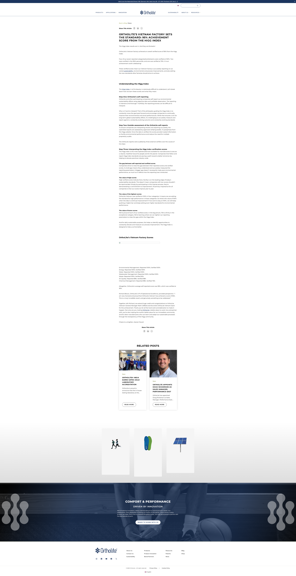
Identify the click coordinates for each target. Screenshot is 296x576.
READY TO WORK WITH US (148, 522)
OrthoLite (146, 310)
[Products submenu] (103, 12)
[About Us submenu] (188, 12)
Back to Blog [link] (123, 23)
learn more (148, 472)
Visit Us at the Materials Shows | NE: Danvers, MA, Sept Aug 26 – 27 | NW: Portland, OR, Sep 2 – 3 (148, 1)
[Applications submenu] (116, 12)
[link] (134, 28)
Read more (129, 404)
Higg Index (126, 89)
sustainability (128, 71)
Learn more (115, 470)
